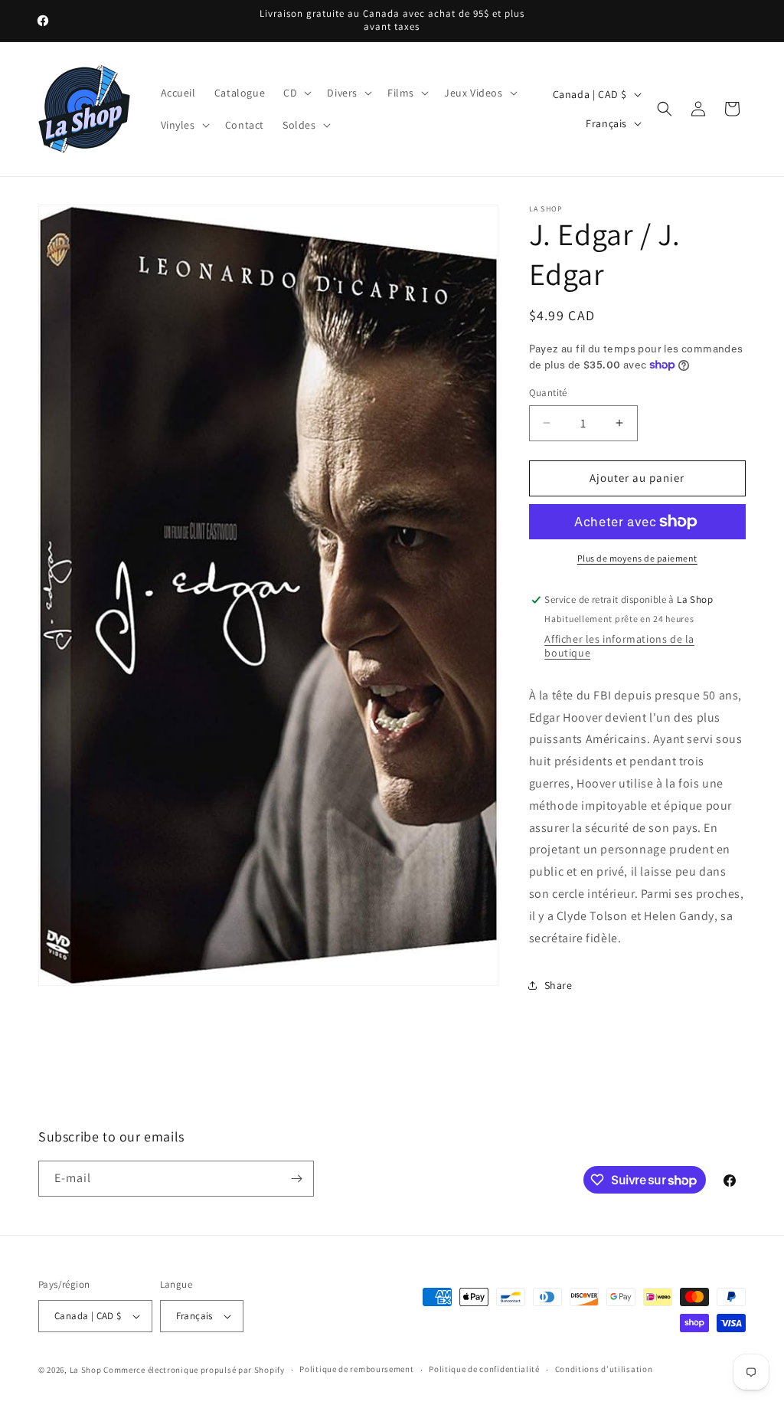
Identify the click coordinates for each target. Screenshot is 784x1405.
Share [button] (558, 985)
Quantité (548, 392)
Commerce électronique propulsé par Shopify (193, 1369)
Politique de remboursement (356, 1369)
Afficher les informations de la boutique (619, 646)
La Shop (86, 1369)
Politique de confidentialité (484, 1369)
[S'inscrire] (296, 1179)
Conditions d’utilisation (604, 1369)
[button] (296, 93)
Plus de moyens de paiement (637, 558)
